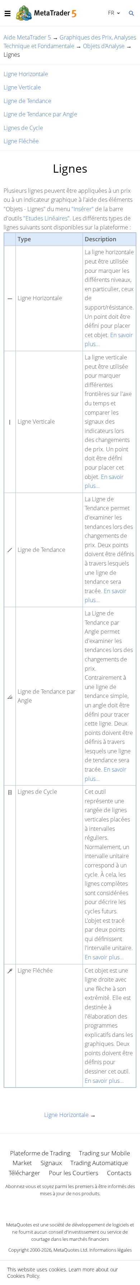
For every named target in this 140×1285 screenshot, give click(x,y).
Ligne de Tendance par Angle (40, 114)
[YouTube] (81, 1206)
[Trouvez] (131, 12)
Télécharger (24, 1173)
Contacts (119, 1173)
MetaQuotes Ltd (70, 1250)
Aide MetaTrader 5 (27, 37)
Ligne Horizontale (26, 74)
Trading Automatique (99, 1163)
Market (22, 1163)
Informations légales (110, 1250)
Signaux (51, 1163)
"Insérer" (82, 209)
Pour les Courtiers (73, 1173)
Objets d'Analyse (104, 46)
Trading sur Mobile (104, 1153)
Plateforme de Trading (40, 1153)
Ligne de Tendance (27, 101)
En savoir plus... (104, 957)
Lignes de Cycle (23, 128)
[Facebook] (58, 1206)
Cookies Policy (23, 1275)
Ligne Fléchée (21, 141)
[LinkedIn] (70, 1206)
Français (110, 12)
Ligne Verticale (22, 87)
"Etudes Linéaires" (46, 218)
